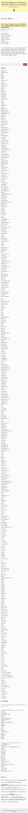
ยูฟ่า (2, 560)
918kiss (2, 89)
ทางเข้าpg (3, 531)
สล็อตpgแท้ (3, 598)
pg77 (2, 310)
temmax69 (3, 440)
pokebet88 (3, 344)
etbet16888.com (4, 167)
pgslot (2, 325)
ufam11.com (3, 464)
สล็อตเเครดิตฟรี (4, 614)
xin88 (2, 492)
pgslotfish (3, 334)
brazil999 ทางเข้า (4, 141)
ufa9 (2, 459)
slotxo (2, 413)
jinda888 (3, 209)
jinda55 (2, 782)
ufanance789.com (5, 468)
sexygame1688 (4, 394)
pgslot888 (3, 734)
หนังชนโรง (3, 626)
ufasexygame (4, 470)
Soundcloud (3, 49)
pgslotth (3, 336)
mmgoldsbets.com (5, 266)
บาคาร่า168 (3, 541)
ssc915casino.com (5, 429)
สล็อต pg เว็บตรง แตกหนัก (6, 577)
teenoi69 (3, 438)
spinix (2, 419)
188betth (3, 77)
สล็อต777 (3, 587)
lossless (15, 47)
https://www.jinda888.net (6, 722)
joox (13, 47)
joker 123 (3, 711)
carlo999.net (4, 146)
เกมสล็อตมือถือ (4, 640)
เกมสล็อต (2, 639)
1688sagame (4, 70)
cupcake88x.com (5, 156)
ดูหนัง (2, 514)
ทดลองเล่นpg (3, 522)
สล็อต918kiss (3, 593)
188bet (2, 75)
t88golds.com (4, 435)
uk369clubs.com (4, 476)
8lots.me (3, 88)
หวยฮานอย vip (4, 636)
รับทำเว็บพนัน (3, 563)
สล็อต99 (2, 595)
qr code (2, 361)
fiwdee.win (3, 175)
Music (22, 47)
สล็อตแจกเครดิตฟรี (4, 615)
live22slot (3, 236)
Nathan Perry (5, 30)
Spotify (8, 49)
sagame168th (4, 381)
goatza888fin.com (5, 189)
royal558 (3, 374)
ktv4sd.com (3, 225)
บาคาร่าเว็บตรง (4, 544)
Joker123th (3, 214)
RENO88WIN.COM (5, 367)
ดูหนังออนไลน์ (3, 517)
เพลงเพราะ (15, 50)
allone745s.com (4, 99)
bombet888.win (4, 135)
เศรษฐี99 (3, 689)
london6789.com (5, 241)
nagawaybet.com (5, 274)
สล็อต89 (2, 590)
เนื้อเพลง (23, 49)
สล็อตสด (2, 604)
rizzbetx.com (4, 372)
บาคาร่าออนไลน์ (4, 543)
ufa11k (2, 453)
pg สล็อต (2, 306)
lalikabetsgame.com (5, 227)
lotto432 (3, 244)
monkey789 (3, 268)
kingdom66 (3, 220)
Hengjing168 (4, 713)
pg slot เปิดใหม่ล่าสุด (5, 301)
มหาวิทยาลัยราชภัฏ (5, 558)
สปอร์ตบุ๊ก (3, 566)
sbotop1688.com (4, 386)
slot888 (2, 721)
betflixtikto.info (4, 121)
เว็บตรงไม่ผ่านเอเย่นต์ (5, 674)
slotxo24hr (3, 415)
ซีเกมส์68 (3, 513)
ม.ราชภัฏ (2, 557)
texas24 (3, 441)
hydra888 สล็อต (4, 200)
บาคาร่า (2, 539)
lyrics (19, 47)
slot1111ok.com (4, 410)
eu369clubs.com (4, 170)
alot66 (2, 100)
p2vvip (2, 290)
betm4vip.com (4, 124)
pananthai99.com (5, 291)
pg (1, 298)
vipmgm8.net (4, 484)
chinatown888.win (5, 154)
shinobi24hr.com (5, 399)
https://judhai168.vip (5, 719)
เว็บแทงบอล (3, 688)
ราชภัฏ (2, 565)
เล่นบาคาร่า (3, 663)
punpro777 (3, 353)
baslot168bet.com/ (5, 113)
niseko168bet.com (5, 282)
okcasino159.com (5, 284)
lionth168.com (4, 231)
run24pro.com (4, 377)
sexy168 (2, 389)
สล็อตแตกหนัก (3, 620)
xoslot (2, 494)
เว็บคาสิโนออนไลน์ (4, 666)
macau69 (3, 255)
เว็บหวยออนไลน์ (4, 685)
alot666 (2, 102)
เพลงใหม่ (19, 50)
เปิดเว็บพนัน (3, 652)
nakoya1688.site (4, 276)
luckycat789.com (5, 247)
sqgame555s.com (5, 423)
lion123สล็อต (3, 230)
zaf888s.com (4, 500)
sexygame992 (4, 396)
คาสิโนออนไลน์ (4, 506)
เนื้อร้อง (19, 49)
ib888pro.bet (4, 203)
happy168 (3, 192)
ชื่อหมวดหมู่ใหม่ (4, 509)
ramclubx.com (4, 364)
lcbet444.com (4, 228)
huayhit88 (3, 198)
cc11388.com (4, 151)
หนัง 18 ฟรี (3, 623)
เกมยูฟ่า (2, 637)
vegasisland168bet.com (6, 481)
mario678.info (4, 260)
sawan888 (3, 383)
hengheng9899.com (6, 194)
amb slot (3, 104)
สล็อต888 (3, 588)
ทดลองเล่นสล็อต (4, 524)
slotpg (2, 729)
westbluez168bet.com (6, 490)
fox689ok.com (4, 176)
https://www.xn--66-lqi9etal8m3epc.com (10, 746)
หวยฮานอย (3, 634)
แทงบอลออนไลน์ (4, 693)
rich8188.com (4, 370)
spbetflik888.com (5, 418)
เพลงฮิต (11, 50)
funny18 (2, 181)
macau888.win (4, 257)
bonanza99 (3, 137)
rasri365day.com (4, 366)
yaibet (2, 498)
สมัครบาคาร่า (3, 571)
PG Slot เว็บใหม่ (4, 304)
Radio (25, 47)
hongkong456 (4, 197)
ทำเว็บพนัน (3, 536)
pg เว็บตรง (3, 307)
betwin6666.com (4, 127)
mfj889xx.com (4, 263)
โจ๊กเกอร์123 (3, 694)
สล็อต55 (2, 582)
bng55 (2, 134)
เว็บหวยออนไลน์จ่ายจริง (5, 686)
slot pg (2, 407)
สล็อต (2, 573)
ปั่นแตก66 (3, 547)
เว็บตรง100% (3, 670)
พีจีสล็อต (2, 552)
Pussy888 (3, 356)
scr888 (2, 388)
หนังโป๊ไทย (3, 730)
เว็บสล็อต (2, 680)
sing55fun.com (4, 400)
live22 (2, 235)
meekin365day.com (5, 261)
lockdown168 (4, 239)
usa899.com (4, 479)
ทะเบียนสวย (3, 528)
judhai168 (3, 217)
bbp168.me (3, 115)
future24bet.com (5, 182)
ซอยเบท (2, 511)
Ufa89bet (3, 457)
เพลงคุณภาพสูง (3, 50)
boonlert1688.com (5, 140)
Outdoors (3, 288)
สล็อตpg (2, 596)
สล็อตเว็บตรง (3, 609)
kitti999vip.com (4, 224)
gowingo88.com (5, 190)
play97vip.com (4, 342)
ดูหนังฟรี (2, 767)
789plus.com (4, 83)
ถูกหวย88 (3, 520)
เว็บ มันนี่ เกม (3, 664)
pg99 (2, 312)
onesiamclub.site (5, 287)
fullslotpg (3, 179)
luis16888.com (4, 249)
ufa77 (2, 456)
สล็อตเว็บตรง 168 (4, 610)
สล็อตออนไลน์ (3, 606)
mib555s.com (4, 265)
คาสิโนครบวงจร (4, 505)
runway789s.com (5, 378)
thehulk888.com (5, 445)
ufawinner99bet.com (6, 475)
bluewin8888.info (5, 132)
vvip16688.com (4, 487)
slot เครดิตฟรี (3, 408)
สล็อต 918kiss (3, 574)
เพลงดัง (8, 50)
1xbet (2, 78)
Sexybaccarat (4, 393)
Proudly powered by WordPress (9, 810)
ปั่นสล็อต (2, 546)
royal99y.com (4, 375)
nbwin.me (3, 277)
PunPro (2, 350)
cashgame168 (4, 148)
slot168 (2, 411)
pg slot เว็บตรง (4, 303)
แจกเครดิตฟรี (3, 691)
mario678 (3, 258)
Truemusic (12, 49)
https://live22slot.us (5, 761)
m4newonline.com (5, 254)
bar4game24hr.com (5, 111)
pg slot (2, 299)
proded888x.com (5, 348)
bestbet (2, 118)
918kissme (3, 92)
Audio (6, 47)
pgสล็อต (2, 340)
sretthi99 (3, 424)
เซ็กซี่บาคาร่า (3, 645)
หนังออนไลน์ (3, 628)
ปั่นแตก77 (3, 549)
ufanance (3, 467)
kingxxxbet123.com (5, 222)
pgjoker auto (4, 321)
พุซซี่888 (2, 554)
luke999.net (3, 250)
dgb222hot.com (4, 160)
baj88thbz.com (4, 108)
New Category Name (6, 280)
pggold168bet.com (5, 317)
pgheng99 (3, 320)
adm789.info (4, 94)
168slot (2, 74)
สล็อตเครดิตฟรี (4, 607)
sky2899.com (4, 404)
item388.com (4, 206)
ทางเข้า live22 (4, 530)
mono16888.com (5, 271)
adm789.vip (3, 96)
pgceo (2, 314)
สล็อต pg (2, 576)
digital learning (4, 162)
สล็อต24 (2, 580)
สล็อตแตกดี (3, 618)
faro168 (2, 171)
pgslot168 (3, 328)
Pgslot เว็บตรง (4, 326)
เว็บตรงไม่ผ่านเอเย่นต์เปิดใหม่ (6, 675)
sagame (3, 380)
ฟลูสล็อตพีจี (3, 555)
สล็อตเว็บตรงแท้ (4, 612)
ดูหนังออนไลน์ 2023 (5, 519)
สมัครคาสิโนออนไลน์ (5, 568)
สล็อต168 (2, 579)
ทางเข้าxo (3, 533)
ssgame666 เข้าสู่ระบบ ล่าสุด (7, 430)
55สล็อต (2, 81)
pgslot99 (3, 331)
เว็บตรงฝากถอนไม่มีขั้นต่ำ (6, 672)
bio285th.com (4, 130)
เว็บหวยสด (3, 683)
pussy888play (4, 358)
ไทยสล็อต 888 (4, 697)
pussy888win (4, 359)
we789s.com (4, 489)
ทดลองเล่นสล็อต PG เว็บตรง (6, 527)
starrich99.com (4, 432)
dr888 (2, 165)
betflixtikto (3, 119)
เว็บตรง (2, 667)
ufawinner (3, 473)
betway (2, 126)
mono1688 (3, 269)
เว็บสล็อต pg (3, 682)
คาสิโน (2, 503)
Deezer (9, 47)
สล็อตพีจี (2, 601)
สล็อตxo (2, 599)
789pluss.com (4, 86)
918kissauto (3, 91)
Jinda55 (2, 208)
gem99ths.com (4, 186)
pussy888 (3, 725)
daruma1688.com (5, 157)
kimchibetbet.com (5, 219)
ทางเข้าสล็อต (3, 535)
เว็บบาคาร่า (3, 678)
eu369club (3, 168)
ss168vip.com (4, 426)
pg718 (2, 309)
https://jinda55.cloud (5, 714)
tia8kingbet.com (4, 446)
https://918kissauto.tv (5, 744)
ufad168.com (4, 460)
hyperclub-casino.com (6, 201)
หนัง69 (2, 625)
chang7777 (3, 152)
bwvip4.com (3, 145)
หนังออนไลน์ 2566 (4, 629)
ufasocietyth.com (5, 471)
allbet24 (3, 736)
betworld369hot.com (6, 129)
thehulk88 (3, 443)
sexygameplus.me (5, 397)
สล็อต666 (3, 585)
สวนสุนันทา (3, 622)
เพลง (21, 53)
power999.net (4, 345)
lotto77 (2, 246)
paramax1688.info (5, 296)
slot (2, 405)
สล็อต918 (3, 592)
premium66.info (4, 347)
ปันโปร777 (3, 550)
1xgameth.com (4, 80)
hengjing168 (3, 195)
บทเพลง (16, 49)
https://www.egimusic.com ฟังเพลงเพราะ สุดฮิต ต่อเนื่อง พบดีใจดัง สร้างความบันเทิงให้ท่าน (14, 25)
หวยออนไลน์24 (4, 633)
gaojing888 (3, 184)
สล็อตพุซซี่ (3, 603)
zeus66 (2, 501)
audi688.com (4, 105)
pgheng (3, 318)
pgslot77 (3, 329)
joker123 (3, 211)
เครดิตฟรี (3, 644)
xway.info (3, 497)
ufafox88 (3, 462)
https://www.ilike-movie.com (7, 764)
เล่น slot (2, 661)
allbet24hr (3, 97)
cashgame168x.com (5, 149)
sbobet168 (3, 385)
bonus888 (3, 138)
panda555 (3, 295)
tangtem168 (3, 437)
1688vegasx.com (5, 72)
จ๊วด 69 (2, 508)
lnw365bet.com (4, 238)
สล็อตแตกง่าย (3, 617)
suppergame (4, 434)
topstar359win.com (5, 449)
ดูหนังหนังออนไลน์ (4, 516)
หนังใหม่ (2, 631)
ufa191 (2, 454)
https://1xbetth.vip (5, 731)
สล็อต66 (2, 584)
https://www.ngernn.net (6, 771)
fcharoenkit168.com (5, 173)
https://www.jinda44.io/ (6, 718)
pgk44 (2, 323)
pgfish (2, 315)
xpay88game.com (5, 495)
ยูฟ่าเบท (2, 562)
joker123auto (4, 212)
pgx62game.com (5, 337)
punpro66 (3, 351)
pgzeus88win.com (5, 339)
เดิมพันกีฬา (3, 647)
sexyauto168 (3, 391)
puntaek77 (3, 355)
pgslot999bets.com (5, 333)
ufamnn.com (4, 465)
